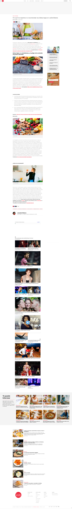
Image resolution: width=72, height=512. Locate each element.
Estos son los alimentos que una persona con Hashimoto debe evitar (22, 407)
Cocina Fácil (39, 200)
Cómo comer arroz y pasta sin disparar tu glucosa (35, 422)
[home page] (3, 1)
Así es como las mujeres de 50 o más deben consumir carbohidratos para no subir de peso (36, 407)
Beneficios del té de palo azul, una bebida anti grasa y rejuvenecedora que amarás (54, 69)
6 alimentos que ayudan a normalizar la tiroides (33, 483)
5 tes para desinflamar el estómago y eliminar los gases (54, 54)
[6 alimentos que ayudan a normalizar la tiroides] (18, 484)
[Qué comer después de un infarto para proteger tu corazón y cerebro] (49, 414)
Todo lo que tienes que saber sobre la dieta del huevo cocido (54, 65)
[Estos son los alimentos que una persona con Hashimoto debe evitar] (22, 399)
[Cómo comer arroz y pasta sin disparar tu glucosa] (36, 414)
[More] (43, 1)
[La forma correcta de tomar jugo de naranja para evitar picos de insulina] (22, 414)
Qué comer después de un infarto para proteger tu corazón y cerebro (49, 422)
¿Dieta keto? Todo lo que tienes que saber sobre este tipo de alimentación (29, 114)
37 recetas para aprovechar (31, 452)
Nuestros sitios (38, 492)
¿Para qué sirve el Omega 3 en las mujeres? (54, 63)
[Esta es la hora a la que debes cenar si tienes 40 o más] (63, 414)
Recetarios (25, 451)
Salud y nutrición (18, 405)
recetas (23, 200)
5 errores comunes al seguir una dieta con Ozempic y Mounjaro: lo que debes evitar (34, 442)
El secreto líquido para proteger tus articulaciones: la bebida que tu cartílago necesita (63, 407)
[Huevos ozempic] (18, 474)
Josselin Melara (20, 19)
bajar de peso (32, 43)
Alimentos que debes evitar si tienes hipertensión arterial (54, 57)
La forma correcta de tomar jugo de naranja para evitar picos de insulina (22, 422)
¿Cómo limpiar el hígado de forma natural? (53, 60)
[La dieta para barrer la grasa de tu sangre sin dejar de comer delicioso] (49, 399)
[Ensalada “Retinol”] (18, 464)
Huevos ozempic (27, 472)
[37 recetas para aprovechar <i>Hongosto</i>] (18, 453)
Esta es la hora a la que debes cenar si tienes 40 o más (63, 422)
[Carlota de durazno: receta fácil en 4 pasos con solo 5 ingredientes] (18, 433)
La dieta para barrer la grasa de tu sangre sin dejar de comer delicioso (49, 407)
